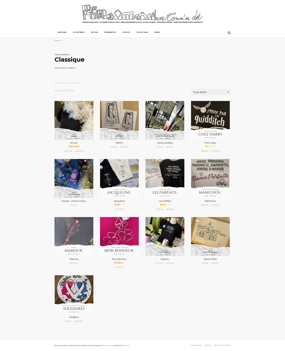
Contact (126, 32)
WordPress (126, 345)
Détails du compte (222, 345)
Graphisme (61, 32)
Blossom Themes (107, 345)
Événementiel (110, 32)
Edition (94, 32)
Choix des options (74, 121)
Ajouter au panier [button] (74, 177)
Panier (157, 32)
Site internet (79, 32)
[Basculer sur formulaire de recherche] (229, 32)
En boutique (142, 32)
